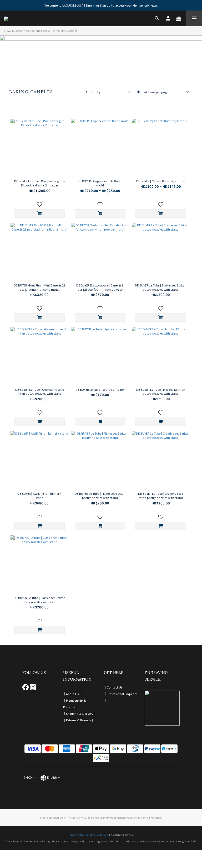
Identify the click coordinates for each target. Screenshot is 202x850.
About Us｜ (74, 694)
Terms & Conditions (97, 835)
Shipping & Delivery (79, 713)
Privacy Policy (76, 835)
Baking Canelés (67, 31)
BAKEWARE (22, 31)
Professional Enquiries (122, 694)
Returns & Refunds (78, 720)
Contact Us (114, 687)
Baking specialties (43, 31)
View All (9, 31)
